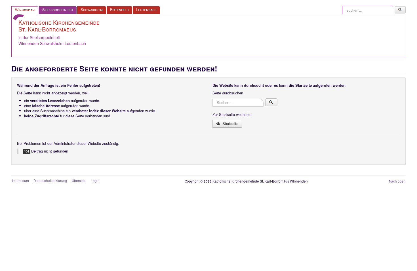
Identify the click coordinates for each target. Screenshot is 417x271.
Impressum (20, 181)
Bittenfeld (119, 9)
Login (95, 181)
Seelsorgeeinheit (57, 9)
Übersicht (79, 181)
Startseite (229, 123)
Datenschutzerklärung (50, 181)
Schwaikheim (92, 9)
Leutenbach (146, 9)
